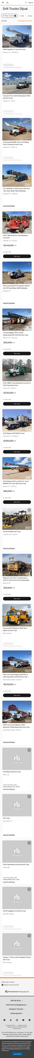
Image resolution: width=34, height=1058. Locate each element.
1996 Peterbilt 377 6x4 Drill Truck (14, 49)
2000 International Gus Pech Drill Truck (16, 864)
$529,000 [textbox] (8, 684)
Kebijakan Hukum (22, 1025)
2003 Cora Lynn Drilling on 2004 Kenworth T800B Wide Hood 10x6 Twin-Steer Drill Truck (16, 727)
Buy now (17, 256)
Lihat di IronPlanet (9, 205)
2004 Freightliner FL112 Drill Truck (14, 911)
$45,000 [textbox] (7, 342)
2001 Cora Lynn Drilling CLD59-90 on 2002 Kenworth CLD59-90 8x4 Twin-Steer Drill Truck (15, 677)
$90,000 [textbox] (7, 491)
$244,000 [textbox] (8, 245)
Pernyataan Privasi (10, 1025)
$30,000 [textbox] (7, 587)
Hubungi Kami (24, 992)
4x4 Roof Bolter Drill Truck (12, 531)
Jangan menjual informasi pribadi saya (17, 1027)
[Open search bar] (26, 2)
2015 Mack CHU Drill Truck (12, 772)
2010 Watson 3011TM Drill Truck (13, 433)
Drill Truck (6, 818)
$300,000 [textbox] (8, 441)
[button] (9, 16)
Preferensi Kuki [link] (17, 1028)
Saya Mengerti (17, 1054)
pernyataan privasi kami (15, 1048)
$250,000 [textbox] (8, 393)
